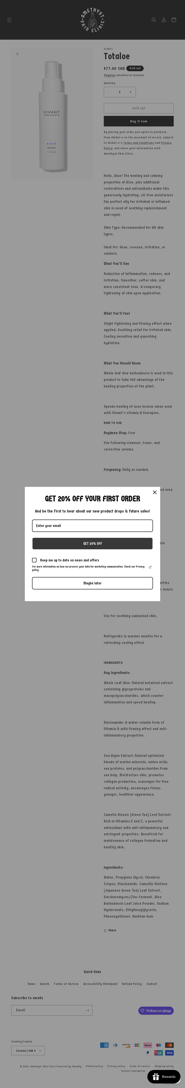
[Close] (154, 492)
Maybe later (92, 583)
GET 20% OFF (92, 543)
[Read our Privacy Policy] (150, 567)
